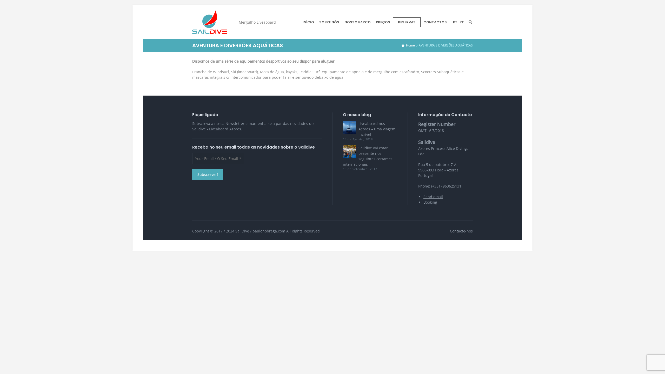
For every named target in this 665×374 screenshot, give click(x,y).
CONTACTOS (435, 22)
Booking (430, 202)
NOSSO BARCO (357, 22)
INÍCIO (308, 22)
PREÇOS (383, 22)
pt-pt (458, 22)
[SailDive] (209, 22)
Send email (433, 196)
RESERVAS (407, 22)
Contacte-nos (461, 231)
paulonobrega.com (268, 231)
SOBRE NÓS (329, 22)
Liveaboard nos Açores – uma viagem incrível (376, 129)
